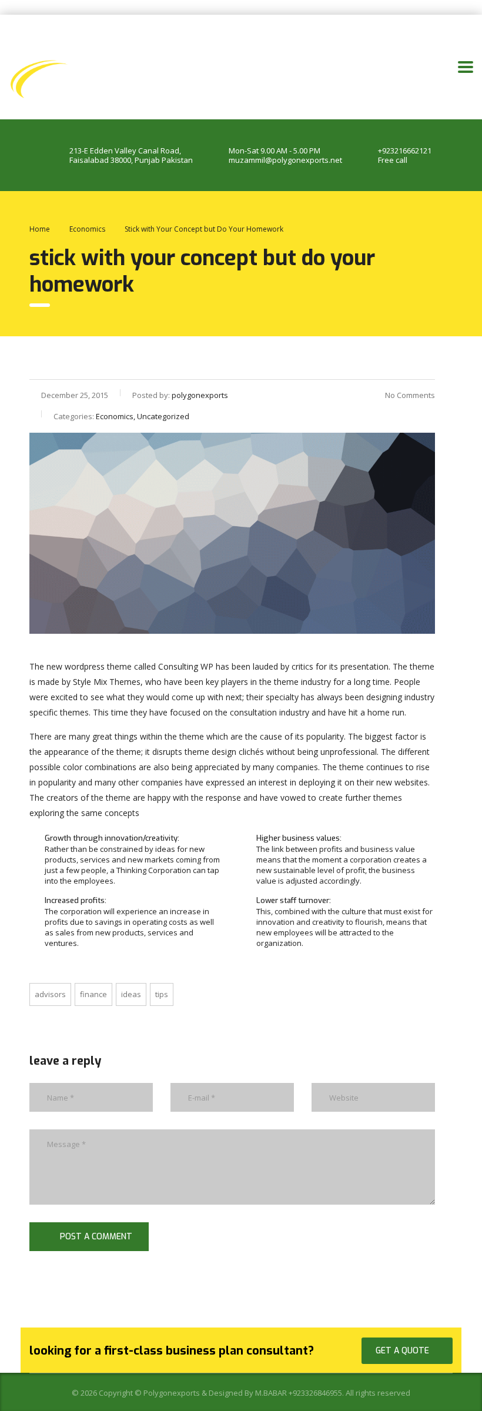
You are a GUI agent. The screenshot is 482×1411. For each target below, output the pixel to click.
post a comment (96, 1236)
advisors (50, 994)
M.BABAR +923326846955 (298, 1392)
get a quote (402, 1350)
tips (161, 994)
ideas (131, 994)
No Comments (410, 395)
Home (39, 229)
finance (93, 994)
